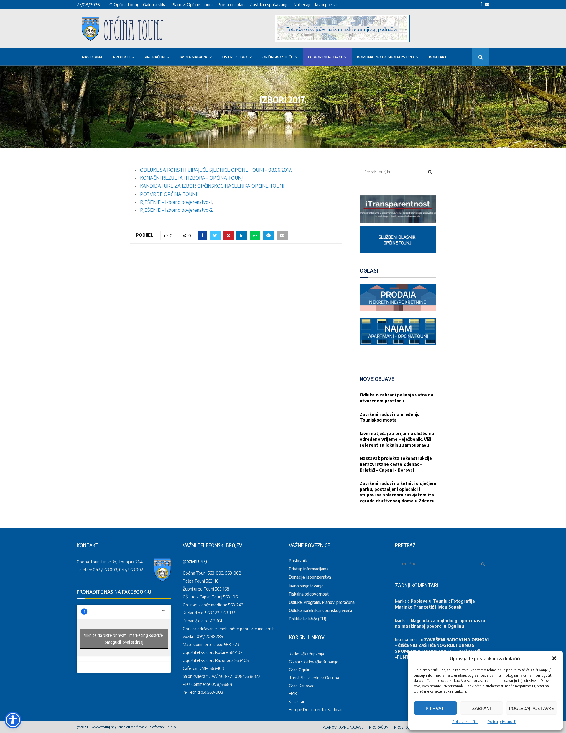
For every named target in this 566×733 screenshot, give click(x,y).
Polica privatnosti (502, 721)
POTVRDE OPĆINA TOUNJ (168, 194)
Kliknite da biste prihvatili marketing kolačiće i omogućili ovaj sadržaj (124, 639)
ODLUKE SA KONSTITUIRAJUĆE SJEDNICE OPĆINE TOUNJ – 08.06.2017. (216, 170)
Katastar (297, 701)
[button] (554, 658)
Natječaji (302, 4)
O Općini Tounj (123, 4)
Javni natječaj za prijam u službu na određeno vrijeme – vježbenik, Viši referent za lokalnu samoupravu (397, 439)
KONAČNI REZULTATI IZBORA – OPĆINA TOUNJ (191, 178)
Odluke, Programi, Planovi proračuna (322, 602)
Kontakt (438, 57)
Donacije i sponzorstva (310, 577)
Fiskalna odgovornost (309, 593)
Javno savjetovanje (306, 585)
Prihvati (435, 708)
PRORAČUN (379, 727)
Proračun (155, 57)
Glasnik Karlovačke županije (313, 661)
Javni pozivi (326, 4)
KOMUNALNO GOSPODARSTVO (385, 57)
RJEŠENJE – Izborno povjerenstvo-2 (176, 210)
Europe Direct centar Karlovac (316, 709)
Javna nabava (193, 57)
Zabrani (481, 708)
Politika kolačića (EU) (307, 618)
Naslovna (92, 57)
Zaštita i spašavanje (269, 4)
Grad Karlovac (301, 685)
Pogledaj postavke (531, 708)
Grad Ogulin (299, 669)
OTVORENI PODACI (325, 57)
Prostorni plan (231, 4)
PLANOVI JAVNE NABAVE (343, 727)
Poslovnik (298, 560)
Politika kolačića (465, 721)
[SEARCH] (430, 172)
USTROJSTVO (234, 57)
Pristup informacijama (308, 568)
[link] (398, 221)
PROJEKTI (121, 57)
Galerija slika (155, 4)
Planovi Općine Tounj (192, 4)
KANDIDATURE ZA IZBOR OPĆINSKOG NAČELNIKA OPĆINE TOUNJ (212, 186)
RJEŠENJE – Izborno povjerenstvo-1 (176, 202)
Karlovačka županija (306, 653)
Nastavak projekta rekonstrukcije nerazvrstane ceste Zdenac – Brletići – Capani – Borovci (396, 464)
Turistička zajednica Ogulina (314, 677)
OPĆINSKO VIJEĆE (277, 57)
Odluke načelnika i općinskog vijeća (320, 610)
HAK (293, 693)
